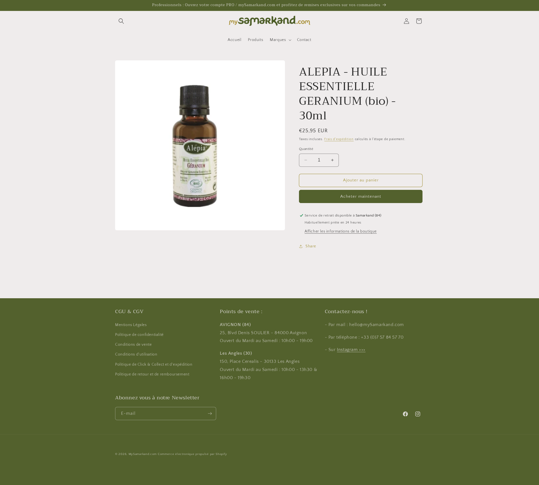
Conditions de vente (133, 344)
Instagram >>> (351, 349)
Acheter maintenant (360, 196)
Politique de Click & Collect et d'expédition (153, 364)
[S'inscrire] (210, 413)
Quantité (306, 149)
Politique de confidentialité (139, 335)
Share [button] (310, 246)
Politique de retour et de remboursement (152, 374)
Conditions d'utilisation (136, 354)
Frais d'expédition (339, 139)
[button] (121, 21)
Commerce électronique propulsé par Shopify (192, 454)
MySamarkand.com (143, 454)
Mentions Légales (131, 325)
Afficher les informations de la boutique (341, 231)
